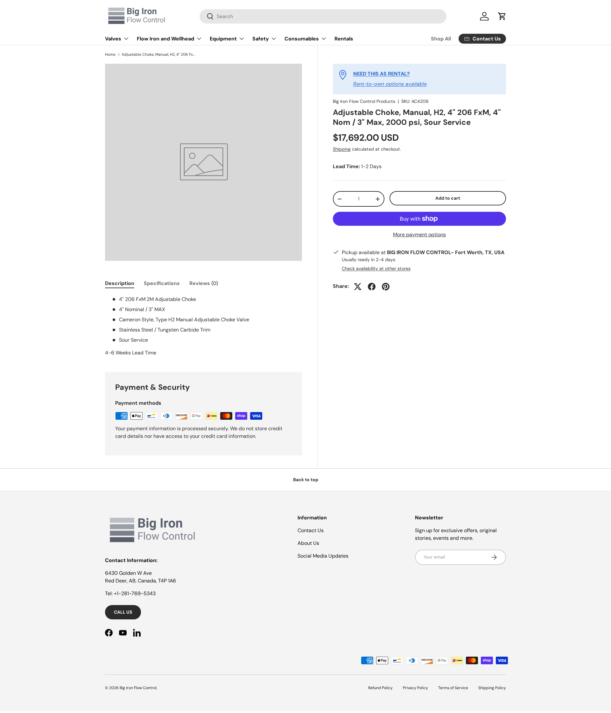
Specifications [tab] (162, 283)
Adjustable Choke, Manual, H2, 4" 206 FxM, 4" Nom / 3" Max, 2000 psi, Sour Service (160, 54)
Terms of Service (453, 687)
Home (110, 54)
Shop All (441, 38)
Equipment (223, 38)
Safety (260, 38)
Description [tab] (119, 283)
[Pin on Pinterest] (386, 287)
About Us (308, 543)
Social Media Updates (323, 556)
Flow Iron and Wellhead (165, 38)
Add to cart (447, 198)
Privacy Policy (415, 687)
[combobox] (323, 16)
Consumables (301, 38)
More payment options (419, 234)
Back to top (305, 479)
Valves (113, 38)
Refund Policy (380, 687)
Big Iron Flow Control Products (364, 101)
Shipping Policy (492, 687)
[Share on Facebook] (372, 287)
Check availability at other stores (376, 269)
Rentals (343, 38)
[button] (502, 16)
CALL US (123, 612)
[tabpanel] (203, 326)
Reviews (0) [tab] (203, 283)
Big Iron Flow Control (138, 687)
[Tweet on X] (358, 287)
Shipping (342, 149)
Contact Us (311, 530)
